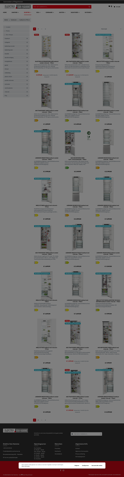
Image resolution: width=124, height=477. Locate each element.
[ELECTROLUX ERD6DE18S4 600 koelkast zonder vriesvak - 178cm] (47, 46)
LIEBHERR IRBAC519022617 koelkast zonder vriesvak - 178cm (108, 397)
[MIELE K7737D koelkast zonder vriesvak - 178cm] (108, 46)
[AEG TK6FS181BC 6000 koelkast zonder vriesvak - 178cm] (77, 333)
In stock (8, 27)
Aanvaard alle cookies (97, 465)
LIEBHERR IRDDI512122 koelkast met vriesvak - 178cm (77, 300)
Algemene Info (81, 444)
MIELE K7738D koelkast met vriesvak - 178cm (47, 300)
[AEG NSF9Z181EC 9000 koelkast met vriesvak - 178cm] (108, 333)
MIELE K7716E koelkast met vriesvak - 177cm (47, 348)
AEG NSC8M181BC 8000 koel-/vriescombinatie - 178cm (77, 158)
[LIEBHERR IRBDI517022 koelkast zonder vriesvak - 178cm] (47, 143)
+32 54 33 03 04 (7, 448)
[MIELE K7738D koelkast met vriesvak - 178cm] (47, 285)
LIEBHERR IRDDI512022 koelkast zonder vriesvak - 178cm (108, 253)
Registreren (18, 2)
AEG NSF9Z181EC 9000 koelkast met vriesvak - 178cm (108, 348)
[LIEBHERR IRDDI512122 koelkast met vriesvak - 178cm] (77, 285)
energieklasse (8, 61)
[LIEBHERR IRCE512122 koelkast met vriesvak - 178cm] (108, 143)
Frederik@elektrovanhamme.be (11, 451)
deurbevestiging (9, 57)
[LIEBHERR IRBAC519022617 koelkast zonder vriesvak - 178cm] (108, 382)
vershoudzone (8, 88)
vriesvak (7, 92)
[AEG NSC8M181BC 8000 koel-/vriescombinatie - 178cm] (77, 143)
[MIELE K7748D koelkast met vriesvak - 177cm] (47, 190)
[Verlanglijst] (109, 6)
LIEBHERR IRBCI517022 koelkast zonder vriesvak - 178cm (46, 397)
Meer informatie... (26, 466)
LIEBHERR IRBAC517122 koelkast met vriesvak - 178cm (77, 111)
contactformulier (13, 457)
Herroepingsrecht (80, 456)
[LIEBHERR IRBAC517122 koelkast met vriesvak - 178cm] (77, 96)
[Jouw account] (111, 6)
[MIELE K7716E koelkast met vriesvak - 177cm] (47, 333)
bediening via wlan (10, 46)
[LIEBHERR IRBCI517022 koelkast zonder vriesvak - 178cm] (47, 382)
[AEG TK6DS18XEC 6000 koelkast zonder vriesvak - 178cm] (47, 96)
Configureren (85, 465)
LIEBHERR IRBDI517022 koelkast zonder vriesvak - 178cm (46, 158)
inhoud (6, 69)
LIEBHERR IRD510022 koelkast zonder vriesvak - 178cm (108, 111)
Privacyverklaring (80, 454)
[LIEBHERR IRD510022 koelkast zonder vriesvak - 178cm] (108, 96)
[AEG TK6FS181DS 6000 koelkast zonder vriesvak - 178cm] (77, 46)
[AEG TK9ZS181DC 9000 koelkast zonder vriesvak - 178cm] (47, 238)
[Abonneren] (100, 434)
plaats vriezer (8, 76)
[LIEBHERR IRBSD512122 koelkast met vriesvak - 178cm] (108, 190)
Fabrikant (7, 38)
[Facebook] (61, 471)
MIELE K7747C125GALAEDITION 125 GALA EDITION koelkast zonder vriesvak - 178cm (108, 300)
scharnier (7, 84)
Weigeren (77, 465)
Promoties (57, 448)
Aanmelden (7, 2)
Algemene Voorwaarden (81, 451)
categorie (7, 42)
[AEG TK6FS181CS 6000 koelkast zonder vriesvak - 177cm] (77, 382)
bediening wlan (9, 50)
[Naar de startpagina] (17, 7)
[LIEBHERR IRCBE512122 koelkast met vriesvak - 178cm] (77, 190)
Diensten (58, 444)
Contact (77, 448)
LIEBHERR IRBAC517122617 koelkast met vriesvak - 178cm (77, 253)
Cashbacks (58, 451)
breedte (7, 53)
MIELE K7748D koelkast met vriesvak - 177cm (47, 206)
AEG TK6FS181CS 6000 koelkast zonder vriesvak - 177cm (77, 397)
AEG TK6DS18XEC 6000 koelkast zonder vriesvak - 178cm (46, 111)
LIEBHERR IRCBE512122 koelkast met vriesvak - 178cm (77, 206)
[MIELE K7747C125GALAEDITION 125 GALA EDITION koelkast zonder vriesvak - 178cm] (108, 285)
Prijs (6, 95)
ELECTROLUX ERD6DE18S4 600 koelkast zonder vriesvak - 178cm (46, 62)
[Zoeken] (89, 7)
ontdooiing (7, 73)
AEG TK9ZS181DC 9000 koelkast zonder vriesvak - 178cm (46, 253)
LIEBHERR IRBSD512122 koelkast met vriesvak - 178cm (108, 206)
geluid (6, 65)
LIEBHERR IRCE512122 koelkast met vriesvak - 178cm (108, 158)
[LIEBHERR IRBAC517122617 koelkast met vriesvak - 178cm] (77, 238)
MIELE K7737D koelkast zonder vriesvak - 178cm (108, 62)
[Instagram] (63, 471)
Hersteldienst (58, 454)
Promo (8, 31)
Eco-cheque (9, 34)
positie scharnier (9, 80)
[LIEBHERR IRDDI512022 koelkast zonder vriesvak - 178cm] (108, 238)
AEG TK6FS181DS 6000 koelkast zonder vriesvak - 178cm (77, 62)
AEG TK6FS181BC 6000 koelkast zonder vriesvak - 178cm (77, 348)
